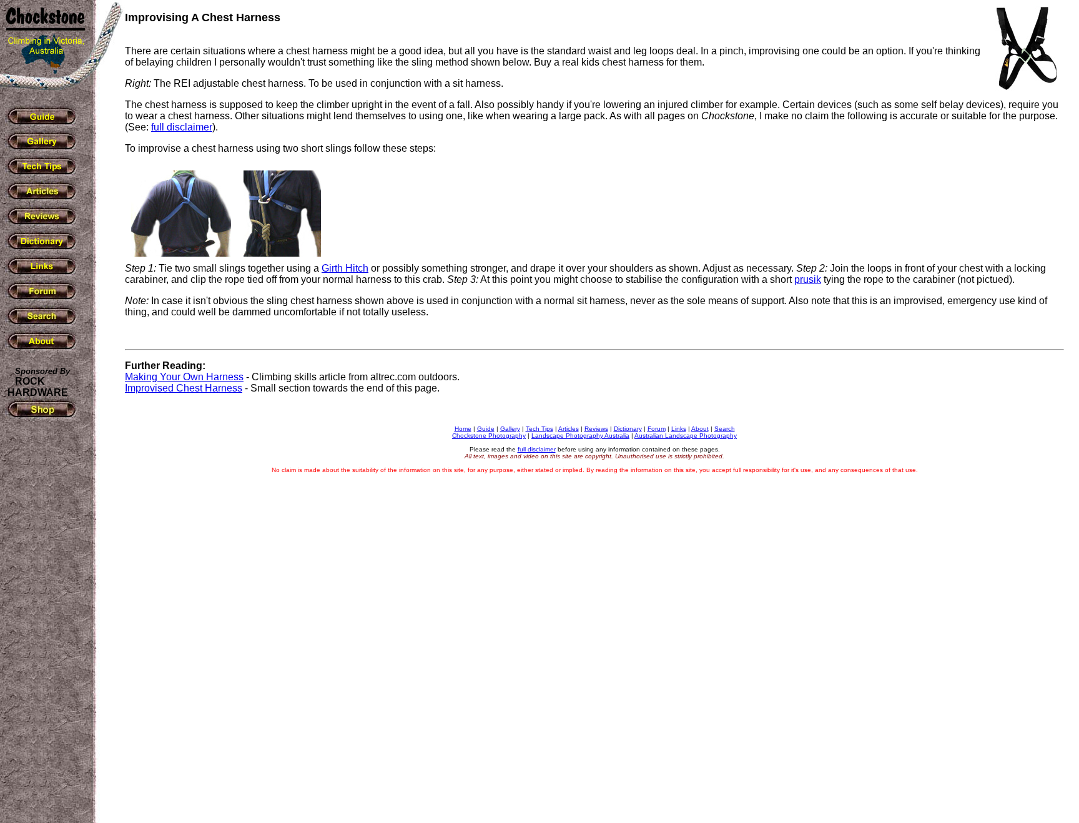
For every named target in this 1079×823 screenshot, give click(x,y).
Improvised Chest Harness (183, 388)
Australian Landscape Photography (685, 435)
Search (724, 428)
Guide (486, 428)
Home (463, 428)
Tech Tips (539, 428)
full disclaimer (181, 127)
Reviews (596, 428)
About (700, 428)
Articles (568, 428)
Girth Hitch (345, 268)
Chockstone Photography (489, 435)
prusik (807, 279)
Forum (657, 428)
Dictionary (628, 428)
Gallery (510, 428)
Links (678, 428)
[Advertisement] (43, 623)
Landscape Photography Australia (580, 435)
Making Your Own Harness (184, 377)
